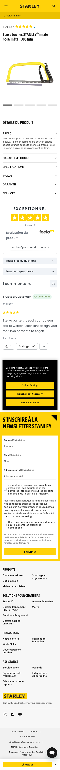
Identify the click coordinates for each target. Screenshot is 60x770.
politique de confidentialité (17, 537)
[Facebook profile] (12, 714)
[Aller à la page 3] (30, 105)
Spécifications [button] (13, 166)
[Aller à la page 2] (19, 105)
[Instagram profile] (5, 714)
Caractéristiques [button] (16, 158)
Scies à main (13, 15)
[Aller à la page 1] (7, 105)
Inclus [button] (7, 175)
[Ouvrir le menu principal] (6, 6)
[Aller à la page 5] (52, 105)
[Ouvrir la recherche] (54, 6)
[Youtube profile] (20, 714)
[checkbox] (5, 489)
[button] (55, 765)
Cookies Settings (30, 385)
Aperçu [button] (8, 133)
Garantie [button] (9, 184)
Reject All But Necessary (30, 394)
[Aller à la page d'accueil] (30, 6)
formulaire (24, 543)
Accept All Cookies (29, 402)
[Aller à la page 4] (41, 105)
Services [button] (9, 193)
